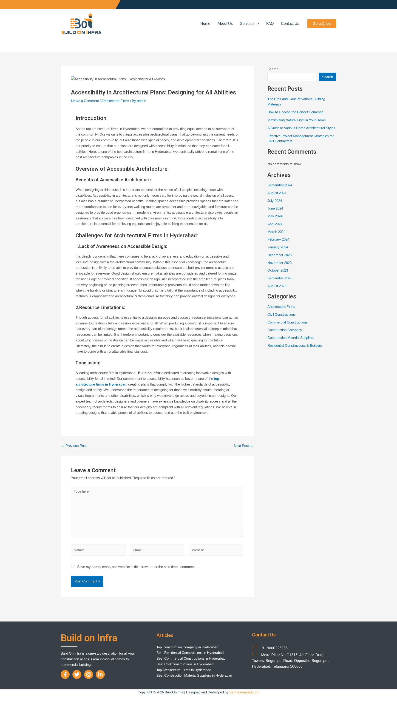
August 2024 (276, 193)
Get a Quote (322, 24)
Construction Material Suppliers (290, 338)
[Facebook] (65, 674)
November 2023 (279, 263)
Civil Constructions (281, 314)
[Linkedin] (100, 674)
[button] (256, 23)
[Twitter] (76, 674)
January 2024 (277, 247)
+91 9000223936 (273, 648)
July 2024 (274, 201)
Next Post (243, 445)
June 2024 (275, 208)
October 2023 (277, 270)
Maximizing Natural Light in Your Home (296, 120)
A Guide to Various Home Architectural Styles (301, 128)
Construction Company (284, 330)
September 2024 (279, 185)
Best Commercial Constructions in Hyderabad (190, 658)
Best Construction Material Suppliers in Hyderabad (194, 675)
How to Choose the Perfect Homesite (295, 112)
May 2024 (274, 216)
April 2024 (274, 224)
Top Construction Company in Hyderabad (187, 647)
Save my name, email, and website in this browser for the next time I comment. (136, 567)
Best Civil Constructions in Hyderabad (184, 664)
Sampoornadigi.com (244, 692)
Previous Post (74, 445)
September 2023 (279, 278)
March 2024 (276, 232)
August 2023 (276, 286)
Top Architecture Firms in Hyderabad (183, 670)
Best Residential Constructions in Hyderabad (190, 653)
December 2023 (279, 255)
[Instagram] (88, 674)
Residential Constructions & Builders (294, 345)
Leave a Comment (85, 101)
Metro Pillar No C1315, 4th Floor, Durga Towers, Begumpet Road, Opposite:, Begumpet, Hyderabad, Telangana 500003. (290, 660)
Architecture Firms (115, 101)
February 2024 (278, 239)
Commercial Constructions (287, 322)
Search (272, 69)
